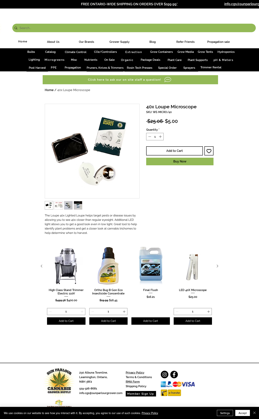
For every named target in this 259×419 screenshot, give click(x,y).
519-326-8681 (88, 388)
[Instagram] (164, 374)
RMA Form (133, 381)
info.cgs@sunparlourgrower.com (100, 393)
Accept (243, 413)
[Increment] (160, 136)
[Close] (254, 413)
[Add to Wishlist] (208, 150)
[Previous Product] (41, 266)
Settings (225, 413)
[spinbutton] (155, 136)
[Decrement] (149, 136)
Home (49, 90)
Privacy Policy (135, 372)
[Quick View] (66, 266)
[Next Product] (217, 266)
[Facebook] (174, 374)
